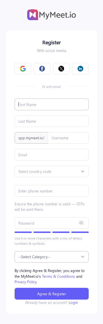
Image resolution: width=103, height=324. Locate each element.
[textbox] (34, 171)
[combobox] (52, 171)
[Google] (23, 69)
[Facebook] (42, 69)
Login (73, 302)
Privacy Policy (25, 281)
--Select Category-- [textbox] (34, 256)
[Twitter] (61, 69)
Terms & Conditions (58, 276)
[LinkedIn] (80, 69)
